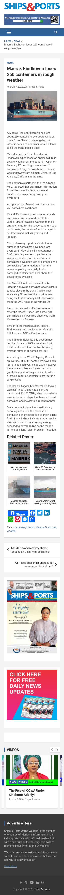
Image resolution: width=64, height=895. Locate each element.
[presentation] (52, 749)
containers (19, 527)
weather (11, 531)
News (10, 62)
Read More (10, 866)
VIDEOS (13, 750)
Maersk (30, 527)
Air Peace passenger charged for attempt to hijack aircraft (34, 564)
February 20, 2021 (17, 86)
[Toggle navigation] (9, 32)
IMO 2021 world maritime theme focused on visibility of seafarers (29, 549)
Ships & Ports (36, 86)
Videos (23, 782)
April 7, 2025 (16, 799)
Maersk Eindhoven (46, 527)
